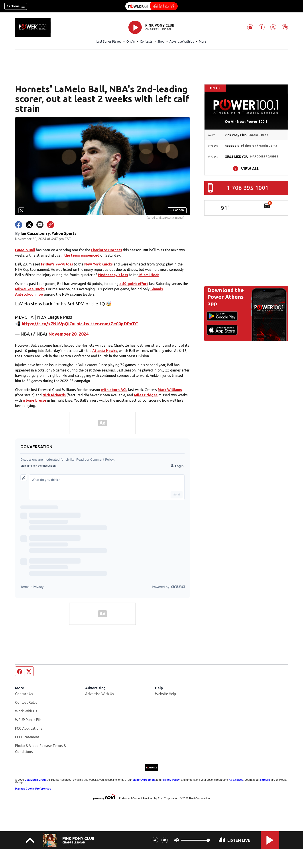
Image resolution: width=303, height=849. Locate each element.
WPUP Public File (28, 720)
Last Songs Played (109, 41)
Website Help (165, 694)
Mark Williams (170, 390)
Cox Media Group (35, 779)
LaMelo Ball (25, 250)
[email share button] (39, 224)
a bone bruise (34, 400)
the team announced (81, 255)
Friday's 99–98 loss (57, 264)
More (202, 41)
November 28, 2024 (68, 333)
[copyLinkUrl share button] (50, 224)
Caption (177, 210)
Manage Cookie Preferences (33, 788)
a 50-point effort (133, 284)
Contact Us (24, 694)
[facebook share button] (18, 224)
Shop (161, 41)
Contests (146, 41)
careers (265, 779)
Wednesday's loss (113, 275)
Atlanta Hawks (104, 351)
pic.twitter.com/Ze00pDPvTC (107, 323)
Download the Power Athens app (225, 297)
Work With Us (26, 711)
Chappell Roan (158, 29)
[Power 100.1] (151, 6)
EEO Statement (27, 737)
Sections (13, 6)
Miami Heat (148, 275)
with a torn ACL (114, 390)
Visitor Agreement (143, 779)
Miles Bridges (145, 395)
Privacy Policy (170, 779)
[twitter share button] (29, 224)
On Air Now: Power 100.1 (246, 122)
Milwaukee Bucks (30, 289)
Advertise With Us (181, 41)
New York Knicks (98, 264)
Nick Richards (54, 395)
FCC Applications (28, 728)
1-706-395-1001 (248, 188)
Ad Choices (236, 779)
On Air (130, 41)
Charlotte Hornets (106, 250)
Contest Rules (26, 702)
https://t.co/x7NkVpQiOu (48, 323)
